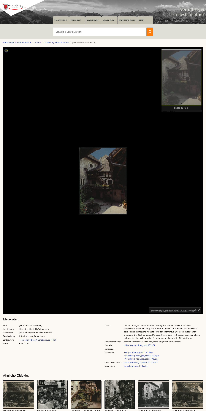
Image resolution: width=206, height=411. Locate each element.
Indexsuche (76, 20)
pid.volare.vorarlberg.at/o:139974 (139, 345)
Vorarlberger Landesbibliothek (17, 42)
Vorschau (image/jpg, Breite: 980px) (141, 358)
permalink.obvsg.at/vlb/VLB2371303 (141, 362)
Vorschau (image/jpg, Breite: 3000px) (142, 355)
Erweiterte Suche (127, 20)
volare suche (60, 20)
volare (38, 42)
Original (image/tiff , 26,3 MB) (139, 352)
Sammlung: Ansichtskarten (56, 42)
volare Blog (109, 20)
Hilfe (141, 20)
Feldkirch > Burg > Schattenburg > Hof (38, 339)
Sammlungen (92, 20)
